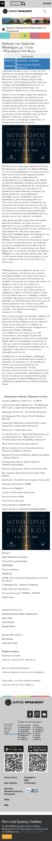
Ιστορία (37, 735)
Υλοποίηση (30, 782)
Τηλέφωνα (39, 727)
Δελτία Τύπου (25, 725)
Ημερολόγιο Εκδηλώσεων (30, 27)
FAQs (6, 799)
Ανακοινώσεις (25, 727)
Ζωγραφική (12, 30)
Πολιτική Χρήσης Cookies (32, 831)
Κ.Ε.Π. (37, 725)
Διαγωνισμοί (25, 729)
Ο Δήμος (23, 737)
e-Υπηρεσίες (39, 729)
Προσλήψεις (24, 731)
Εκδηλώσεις (24, 735)
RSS (6, 805)
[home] (19, 12)
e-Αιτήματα (39, 731)
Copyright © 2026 (30, 778)
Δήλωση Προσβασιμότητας (12, 789)
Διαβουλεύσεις (26, 733)
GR (2, 3)
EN (7, 3)
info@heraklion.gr (14, 734)
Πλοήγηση (9, 794)
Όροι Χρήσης (10, 782)
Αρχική (10, 27)
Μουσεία (38, 739)
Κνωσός (37, 737)
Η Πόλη (37, 733)
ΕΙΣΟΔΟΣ (47, 3)
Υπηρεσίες (24, 739)
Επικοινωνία (10, 777)
